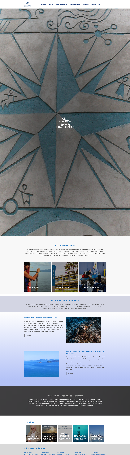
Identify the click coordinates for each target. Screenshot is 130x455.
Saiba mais (28, 335)
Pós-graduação (28, 452)
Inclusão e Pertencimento (89, 4)
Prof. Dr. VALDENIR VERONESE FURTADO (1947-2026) (33, 438)
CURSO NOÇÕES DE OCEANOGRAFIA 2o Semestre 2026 (48, 438)
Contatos (100, 4)
